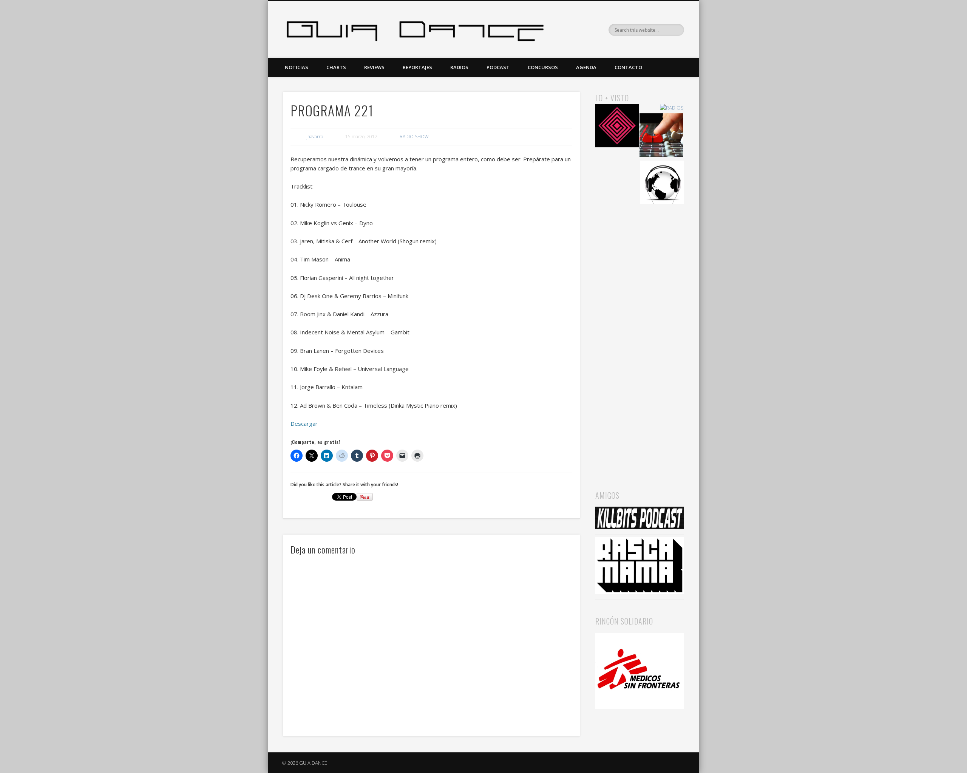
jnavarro (314, 136)
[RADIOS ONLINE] (662, 183)
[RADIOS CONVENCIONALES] (661, 136)
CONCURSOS (543, 67)
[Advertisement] (639, 336)
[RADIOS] (672, 108)
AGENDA (586, 67)
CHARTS (336, 67)
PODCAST (498, 67)
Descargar (304, 423)
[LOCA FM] (617, 127)
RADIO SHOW (414, 136)
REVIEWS (374, 67)
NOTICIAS (296, 67)
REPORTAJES (417, 67)
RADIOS (459, 67)
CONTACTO (628, 67)
